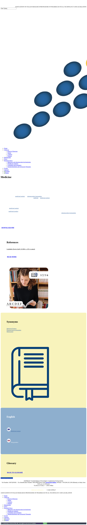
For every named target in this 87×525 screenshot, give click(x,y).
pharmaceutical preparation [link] (34, 196)
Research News (8, 508)
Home (5, 495)
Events (6, 515)
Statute (9, 500)
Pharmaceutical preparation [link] (14, 330)
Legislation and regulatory (14, 512)
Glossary (6, 517)
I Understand (39, 523)
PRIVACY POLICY (37, 490)
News (5, 506)
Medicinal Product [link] (11, 328)
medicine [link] (35, 198)
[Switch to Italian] (6, 173)
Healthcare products (12, 511)
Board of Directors (12, 499)
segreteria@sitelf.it (51, 482)
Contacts (9, 502)
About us (6, 497)
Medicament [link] (10, 331)
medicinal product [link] (20, 196)
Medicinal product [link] (16, 431)
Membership (7, 505)
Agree (45, 523)
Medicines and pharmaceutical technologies (19, 509)
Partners (9, 503)
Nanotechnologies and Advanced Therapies (19, 514)
